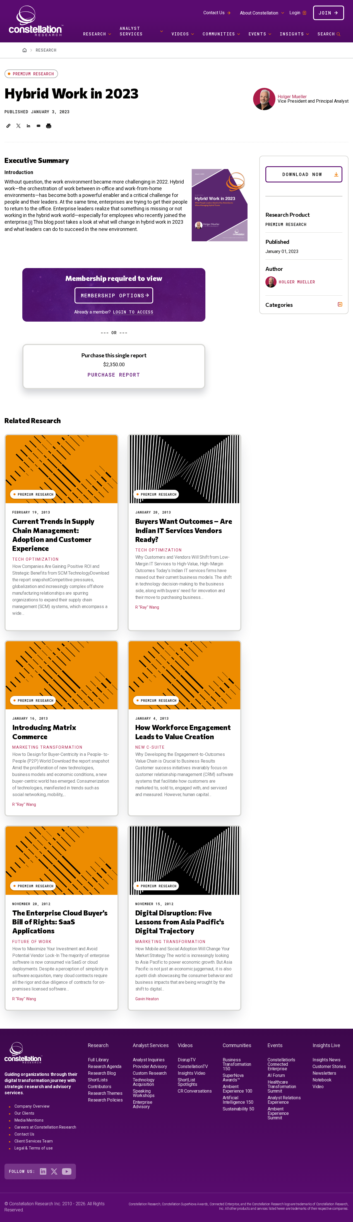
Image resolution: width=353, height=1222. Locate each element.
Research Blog (102, 1073)
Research (94, 34)
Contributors (99, 1086)
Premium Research (33, 73)
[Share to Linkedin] (28, 126)
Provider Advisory (150, 1066)
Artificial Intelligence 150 (238, 1100)
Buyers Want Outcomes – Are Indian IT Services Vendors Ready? (183, 530)
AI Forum (276, 1075)
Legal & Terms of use (34, 1148)
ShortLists (98, 1080)
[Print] (48, 126)
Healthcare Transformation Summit (282, 1086)
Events (257, 34)
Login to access (133, 312)
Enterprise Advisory (142, 1104)
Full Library (98, 1059)
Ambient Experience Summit (278, 1113)
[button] (8, 126)
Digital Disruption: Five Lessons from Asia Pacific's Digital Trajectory (179, 921)
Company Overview (32, 1106)
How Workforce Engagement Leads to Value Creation (183, 731)
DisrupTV (186, 1059)
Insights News (326, 1059)
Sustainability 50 (238, 1109)
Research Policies (105, 1100)
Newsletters (324, 1073)
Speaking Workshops (144, 1093)
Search (326, 34)
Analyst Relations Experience (284, 1100)
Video (318, 1086)
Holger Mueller (292, 96)
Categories (279, 304)
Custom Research (150, 1073)
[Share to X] (18, 126)
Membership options (113, 295)
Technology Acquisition (144, 1082)
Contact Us (214, 12)
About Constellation (259, 13)
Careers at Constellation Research (45, 1127)
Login (294, 13)
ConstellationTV (193, 1066)
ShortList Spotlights (187, 1082)
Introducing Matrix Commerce (44, 731)
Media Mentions (29, 1120)
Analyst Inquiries (149, 1059)
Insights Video (191, 1073)
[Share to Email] (38, 126)
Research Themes (105, 1093)
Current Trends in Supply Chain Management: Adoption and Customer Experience (53, 534)
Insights (292, 34)
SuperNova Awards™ (233, 1078)
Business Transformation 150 (237, 1064)
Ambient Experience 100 (237, 1089)
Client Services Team (34, 1141)
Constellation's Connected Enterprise (281, 1064)
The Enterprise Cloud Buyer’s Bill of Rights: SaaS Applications (59, 921)
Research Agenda (104, 1066)
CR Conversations (195, 1091)
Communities (219, 34)
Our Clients (24, 1113)
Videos (180, 34)
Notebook (322, 1080)
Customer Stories (329, 1066)
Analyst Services (131, 31)
